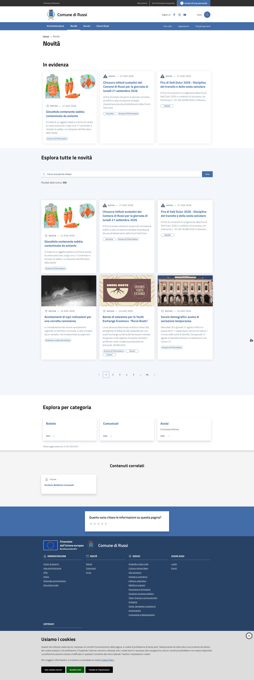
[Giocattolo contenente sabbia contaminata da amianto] (70, 86)
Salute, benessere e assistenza (142, 606)
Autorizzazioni (135, 610)
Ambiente (133, 602)
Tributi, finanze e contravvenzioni (143, 597)
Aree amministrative (52, 568)
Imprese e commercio (138, 576)
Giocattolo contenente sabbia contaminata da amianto (65, 114)
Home (46, 36)
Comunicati (111, 423)
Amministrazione (56, 556)
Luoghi (174, 564)
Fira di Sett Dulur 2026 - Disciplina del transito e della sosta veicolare (183, 84)
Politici (46, 576)
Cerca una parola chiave (59, 174)
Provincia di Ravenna (52, 3)
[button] (207, 14)
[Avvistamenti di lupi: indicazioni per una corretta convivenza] (68, 290)
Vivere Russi (177, 556)
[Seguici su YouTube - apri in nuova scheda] (183, 14)
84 (148, 375)
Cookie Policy (107, 660)
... (142, 375)
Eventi (174, 568)
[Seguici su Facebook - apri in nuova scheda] (173, 14)
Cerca (207, 174)
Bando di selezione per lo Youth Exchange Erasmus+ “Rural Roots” (125, 319)
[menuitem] (55, 26)
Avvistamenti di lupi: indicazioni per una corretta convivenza (67, 319)
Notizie (51, 423)
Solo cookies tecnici (53, 669)
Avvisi (164, 423)
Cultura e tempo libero (138, 568)
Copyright (48, 623)
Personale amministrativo (54, 581)
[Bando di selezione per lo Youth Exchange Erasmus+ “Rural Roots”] (127, 290)
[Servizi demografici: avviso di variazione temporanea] (185, 290)
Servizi (136, 556)
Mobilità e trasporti (137, 585)
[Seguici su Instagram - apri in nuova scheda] (178, 14)
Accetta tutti (75, 669)
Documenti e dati (50, 585)
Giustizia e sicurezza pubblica (141, 593)
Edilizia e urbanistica (137, 581)
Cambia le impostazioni (99, 669)
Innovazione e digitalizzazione (142, 614)
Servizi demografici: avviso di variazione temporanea (180, 319)
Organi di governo (51, 564)
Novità (93, 556)
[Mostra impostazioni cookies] (251, 340)
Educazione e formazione (139, 589)
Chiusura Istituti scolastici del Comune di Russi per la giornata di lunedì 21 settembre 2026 (125, 86)
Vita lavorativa (135, 572)
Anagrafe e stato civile (138, 564)
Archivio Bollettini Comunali (59, 485)
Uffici (45, 572)
